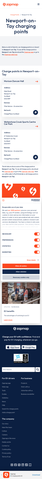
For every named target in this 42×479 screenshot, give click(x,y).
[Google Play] (29, 347)
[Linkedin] (22, 465)
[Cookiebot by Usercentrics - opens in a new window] (31, 200)
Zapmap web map (10, 55)
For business (26, 378)
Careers (4, 435)
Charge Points (14, 15)
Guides (4, 394)
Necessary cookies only (21, 277)
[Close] (1, 474)
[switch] (37, 240)
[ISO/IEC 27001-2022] (21, 358)
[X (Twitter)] (19, 465)
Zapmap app (28, 52)
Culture (4, 431)
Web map (5, 387)
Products (24, 383)
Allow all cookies (21, 266)
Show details (31, 260)
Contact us (5, 446)
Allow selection (21, 271)
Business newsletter (27, 394)
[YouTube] (30, 465)
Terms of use (6, 457)
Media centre (6, 442)
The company (8, 419)
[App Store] (13, 347)
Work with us (25, 387)
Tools (3, 390)
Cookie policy (6, 449)
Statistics (5, 398)
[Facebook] (15, 465)
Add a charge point (8, 412)
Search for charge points (10, 409)
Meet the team (7, 427)
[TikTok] (26, 465)
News (4, 401)
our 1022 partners (14, 210)
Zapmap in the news (8, 438)
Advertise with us (27, 390)
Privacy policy (6, 453)
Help (3, 405)
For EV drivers (8, 378)
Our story (5, 424)
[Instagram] (12, 465)
